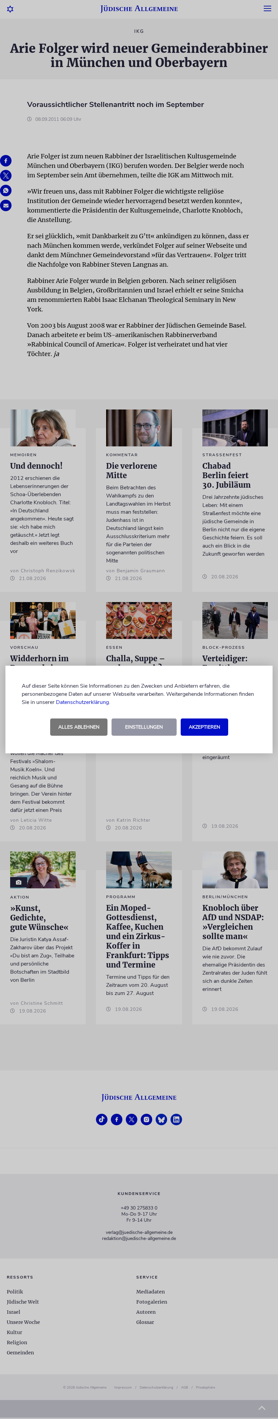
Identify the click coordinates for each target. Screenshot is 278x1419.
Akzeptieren (204, 727)
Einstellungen (144, 727)
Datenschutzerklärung (82, 702)
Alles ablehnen (78, 727)
